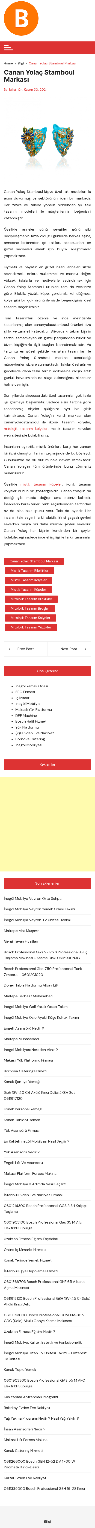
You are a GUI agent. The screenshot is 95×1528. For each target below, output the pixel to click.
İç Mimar (22, 697)
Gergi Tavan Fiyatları (21, 941)
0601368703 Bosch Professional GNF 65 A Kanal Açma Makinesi (44, 1284)
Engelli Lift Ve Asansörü (23, 1162)
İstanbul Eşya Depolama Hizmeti (31, 1271)
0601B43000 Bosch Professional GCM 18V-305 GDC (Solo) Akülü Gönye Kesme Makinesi (44, 1318)
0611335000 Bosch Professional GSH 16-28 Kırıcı (44, 1488)
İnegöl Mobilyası (28, 745)
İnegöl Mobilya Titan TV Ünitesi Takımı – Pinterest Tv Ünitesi (45, 1356)
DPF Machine (26, 715)
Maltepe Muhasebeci (21, 1038)
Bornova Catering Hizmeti (25, 1071)
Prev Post (26, 649)
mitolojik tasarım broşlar (30, 608)
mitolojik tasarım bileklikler (31, 599)
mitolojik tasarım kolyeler (26, 428)
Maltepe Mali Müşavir (21, 930)
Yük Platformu (27, 727)
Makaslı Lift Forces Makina (26, 1439)
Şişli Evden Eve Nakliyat (34, 733)
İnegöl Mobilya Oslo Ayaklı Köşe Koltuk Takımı (41, 1017)
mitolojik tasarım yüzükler (31, 627)
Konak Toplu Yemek (20, 1369)
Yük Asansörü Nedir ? (22, 1152)
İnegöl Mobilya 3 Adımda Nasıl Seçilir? (35, 1184)
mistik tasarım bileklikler (29, 570)
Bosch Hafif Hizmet (31, 721)
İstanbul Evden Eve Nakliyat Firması (33, 1194)
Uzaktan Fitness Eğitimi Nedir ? (29, 1331)
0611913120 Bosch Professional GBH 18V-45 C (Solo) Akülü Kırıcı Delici (47, 1301)
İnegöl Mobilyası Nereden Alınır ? (31, 1049)
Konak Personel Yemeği (23, 1109)
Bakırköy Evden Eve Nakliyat (27, 1407)
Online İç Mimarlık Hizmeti (25, 1249)
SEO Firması (25, 691)
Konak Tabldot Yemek (22, 1119)
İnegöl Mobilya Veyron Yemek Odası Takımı (39, 909)
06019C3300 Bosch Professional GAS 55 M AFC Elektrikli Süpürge (44, 1383)
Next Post (69, 649)
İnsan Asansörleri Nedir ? (24, 1429)
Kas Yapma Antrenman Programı (31, 1397)
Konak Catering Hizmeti (23, 1450)
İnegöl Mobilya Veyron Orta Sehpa (33, 898)
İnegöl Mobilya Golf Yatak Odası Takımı (36, 1006)
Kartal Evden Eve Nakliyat (25, 1478)
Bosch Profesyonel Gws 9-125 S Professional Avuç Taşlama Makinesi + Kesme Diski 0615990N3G (46, 955)
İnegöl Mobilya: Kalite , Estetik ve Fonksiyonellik (43, 1342)
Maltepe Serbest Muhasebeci (28, 996)
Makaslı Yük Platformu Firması (28, 1060)
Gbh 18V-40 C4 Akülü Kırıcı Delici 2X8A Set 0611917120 (39, 1095)
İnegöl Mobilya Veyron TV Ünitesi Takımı (37, 919)
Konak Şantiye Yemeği (22, 1081)
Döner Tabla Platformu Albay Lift (31, 985)
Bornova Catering (30, 739)
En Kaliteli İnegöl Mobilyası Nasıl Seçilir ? (36, 1141)
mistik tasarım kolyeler (29, 580)
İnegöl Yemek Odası (31, 686)
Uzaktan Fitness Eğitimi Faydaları (31, 1238)
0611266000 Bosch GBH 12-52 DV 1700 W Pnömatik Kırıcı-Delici (39, 1464)
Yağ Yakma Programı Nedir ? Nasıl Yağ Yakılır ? (41, 1418)
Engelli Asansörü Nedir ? (24, 1028)
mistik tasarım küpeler (41, 484)
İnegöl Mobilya (27, 703)
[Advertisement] (47, 824)
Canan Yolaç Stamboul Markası (34, 561)
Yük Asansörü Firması (21, 1130)
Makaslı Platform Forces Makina (30, 1173)
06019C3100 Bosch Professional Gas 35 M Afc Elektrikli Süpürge (43, 1225)
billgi (12, 89)
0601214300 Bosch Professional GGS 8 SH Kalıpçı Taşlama (45, 1208)
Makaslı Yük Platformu (33, 709)
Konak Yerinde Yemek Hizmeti (28, 1260)
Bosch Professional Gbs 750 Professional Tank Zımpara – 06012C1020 (43, 971)
